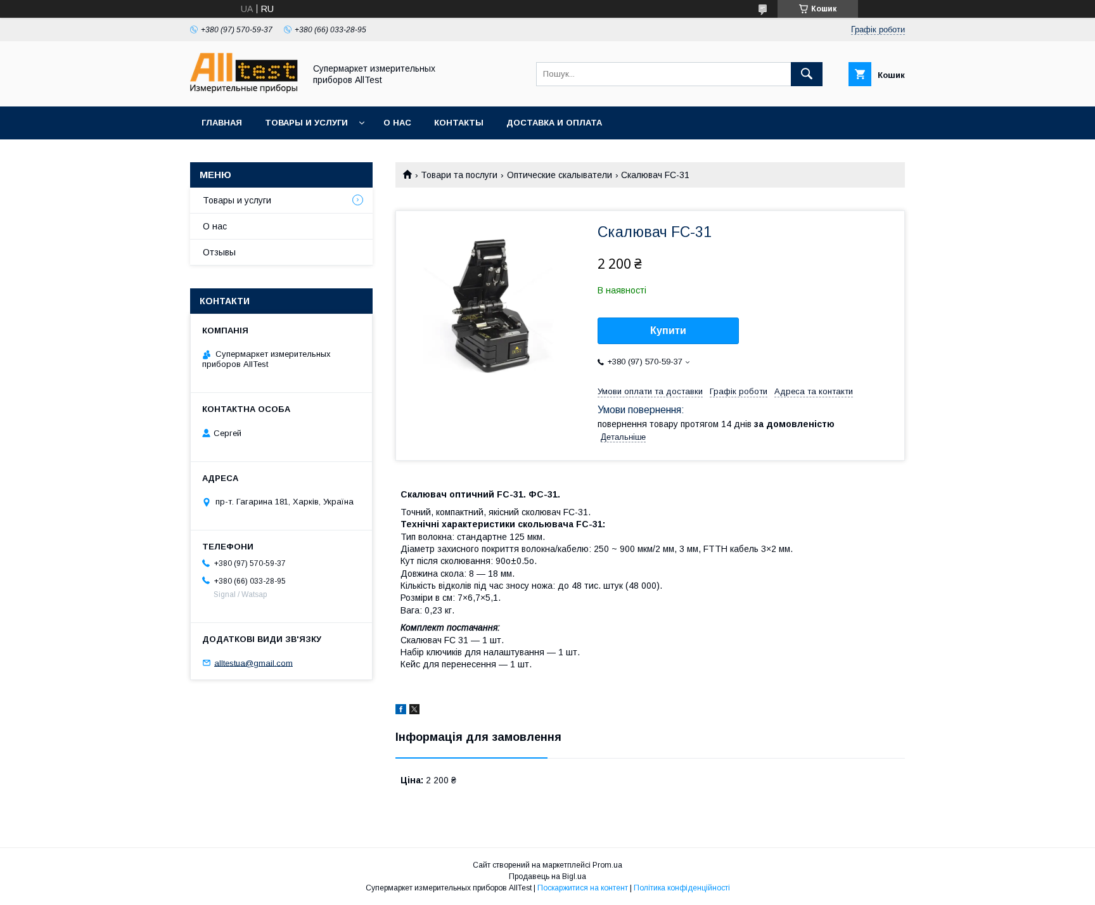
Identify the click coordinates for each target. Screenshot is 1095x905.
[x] (414, 711)
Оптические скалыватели (559, 175)
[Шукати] (807, 74)
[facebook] (400, 711)
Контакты (458, 122)
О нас (397, 122)
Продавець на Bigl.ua (547, 876)
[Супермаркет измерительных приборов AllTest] (244, 90)
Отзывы (219, 252)
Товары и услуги (306, 122)
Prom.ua (607, 865)
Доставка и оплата (554, 122)
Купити (668, 330)
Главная (222, 122)
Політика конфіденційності (682, 887)
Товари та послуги (459, 175)
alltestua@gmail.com (253, 662)
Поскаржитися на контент (582, 887)
